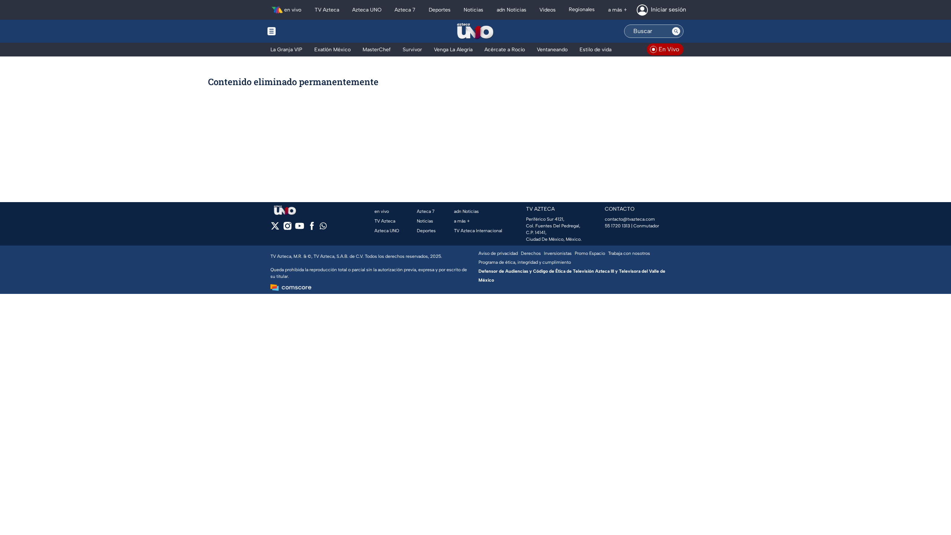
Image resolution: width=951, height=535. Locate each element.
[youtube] (299, 228)
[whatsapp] (323, 227)
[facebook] (312, 228)
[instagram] (287, 228)
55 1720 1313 (617, 225)
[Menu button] (297, 31)
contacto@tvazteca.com (630, 219)
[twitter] (275, 228)
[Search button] (676, 31)
